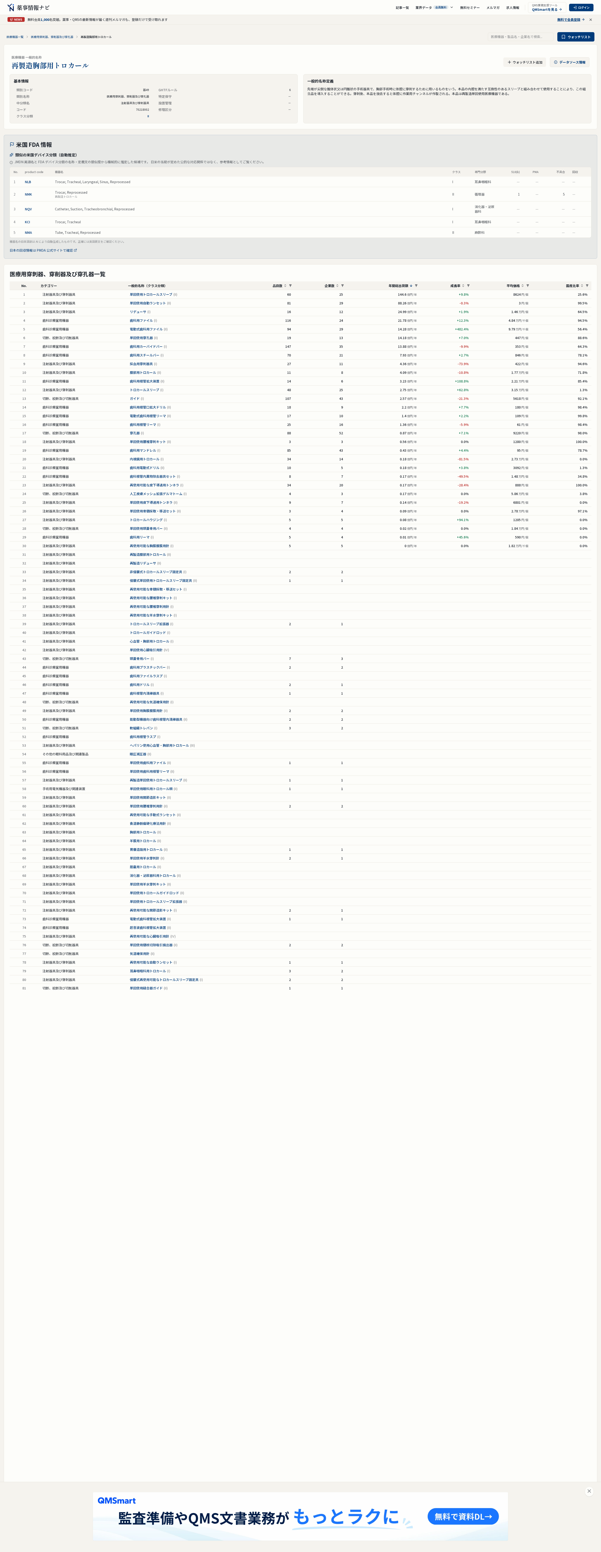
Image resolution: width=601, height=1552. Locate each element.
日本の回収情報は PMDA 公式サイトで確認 (41, 250)
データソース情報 (572, 62)
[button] (434, 7)
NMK (28, 194)
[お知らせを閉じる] (590, 20)
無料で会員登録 (568, 19)
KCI (27, 222)
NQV (28, 209)
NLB (28, 181)
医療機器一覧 (15, 37)
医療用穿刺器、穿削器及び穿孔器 (52, 37)
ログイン (583, 7)
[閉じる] (589, 1491)
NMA (28, 232)
